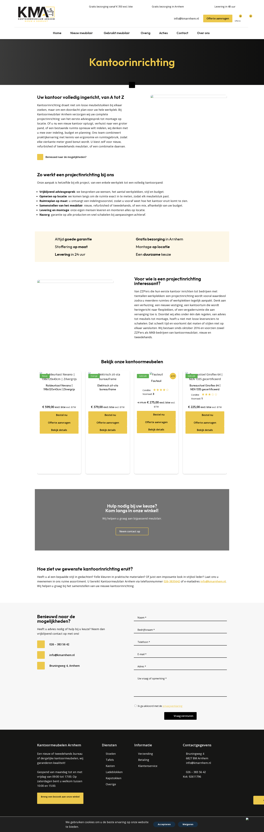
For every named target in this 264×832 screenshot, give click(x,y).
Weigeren (188, 824)
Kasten (110, 766)
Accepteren (164, 824)
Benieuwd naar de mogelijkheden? (66, 157)
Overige (111, 784)
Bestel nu (61, 448)
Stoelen (111, 753)
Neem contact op (130, 531)
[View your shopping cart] (246, 17)
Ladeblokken (114, 772)
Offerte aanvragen (218, 18)
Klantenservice (147, 766)
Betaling (143, 760)
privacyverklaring (172, 706)
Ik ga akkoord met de (160, 706)
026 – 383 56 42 (59, 644)
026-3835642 (172, 581)
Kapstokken (113, 778)
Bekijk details (59, 463)
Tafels (110, 760)
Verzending (145, 753)
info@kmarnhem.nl (186, 18)
